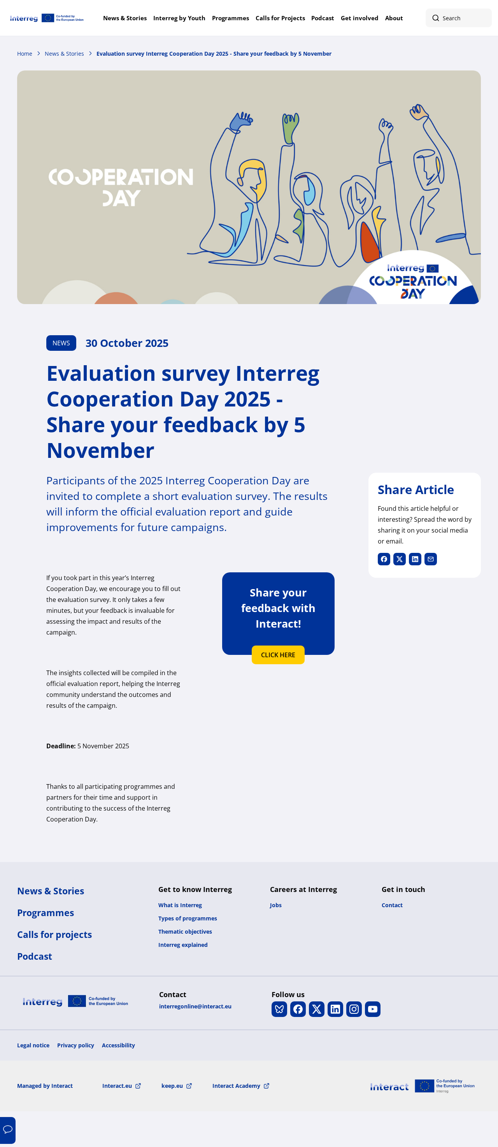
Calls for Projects (280, 18)
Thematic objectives (185, 931)
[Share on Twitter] (399, 559)
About (394, 18)
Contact (392, 905)
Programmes (230, 18)
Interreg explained (183, 944)
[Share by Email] (430, 559)
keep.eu (172, 1085)
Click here (278, 655)
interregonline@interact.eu (195, 1006)
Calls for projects (54, 934)
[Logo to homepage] (47, 18)
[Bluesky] (279, 1009)
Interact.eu (117, 1085)
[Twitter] (316, 1009)
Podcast (322, 18)
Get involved (360, 18)
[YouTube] (373, 1009)
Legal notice (33, 1045)
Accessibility (118, 1045)
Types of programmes (187, 918)
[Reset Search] (482, 18)
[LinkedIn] (335, 1009)
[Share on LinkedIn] (415, 559)
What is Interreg (180, 905)
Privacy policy (75, 1045)
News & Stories (125, 18)
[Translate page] (7, 1130)
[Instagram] (354, 1009)
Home (24, 53)
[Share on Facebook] (384, 559)
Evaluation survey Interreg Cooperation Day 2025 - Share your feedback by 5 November (213, 53)
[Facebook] (298, 1009)
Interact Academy (236, 1085)
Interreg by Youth (179, 18)
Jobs (276, 905)
